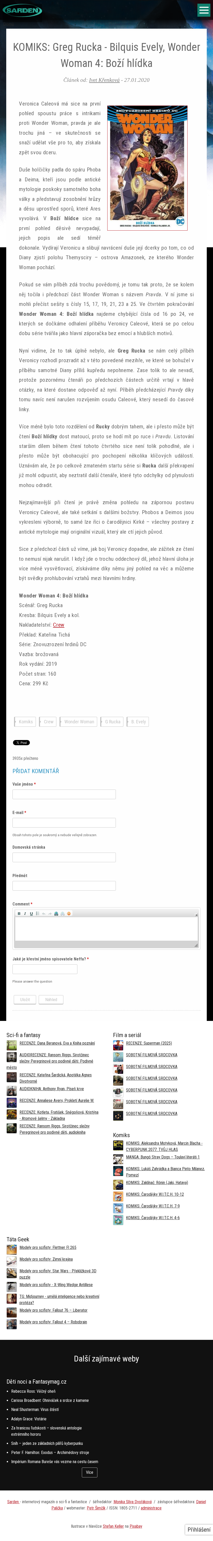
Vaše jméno (24, 784)
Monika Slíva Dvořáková (133, 1501)
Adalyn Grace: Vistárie (28, 1418)
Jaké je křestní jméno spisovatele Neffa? (50, 959)
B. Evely (138, 721)
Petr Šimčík (96, 1508)
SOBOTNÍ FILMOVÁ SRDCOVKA (151, 1054)
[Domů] (22, 15)
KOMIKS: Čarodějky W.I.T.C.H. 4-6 (153, 1217)
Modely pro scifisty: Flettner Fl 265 (47, 1247)
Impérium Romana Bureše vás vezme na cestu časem (54, 1461)
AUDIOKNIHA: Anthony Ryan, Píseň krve (51, 1088)
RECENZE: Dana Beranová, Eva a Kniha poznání (57, 1043)
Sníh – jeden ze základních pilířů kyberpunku (47, 1443)
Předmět (19, 875)
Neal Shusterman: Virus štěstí (35, 1409)
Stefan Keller (113, 1526)
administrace (151, 1508)
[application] (106, 928)
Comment (22, 904)
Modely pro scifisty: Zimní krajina (46, 1259)
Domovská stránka (28, 847)
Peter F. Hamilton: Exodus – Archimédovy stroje (50, 1452)
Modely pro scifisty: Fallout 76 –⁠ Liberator (53, 1310)
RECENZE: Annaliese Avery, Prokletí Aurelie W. (56, 1100)
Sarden (13, 1501)
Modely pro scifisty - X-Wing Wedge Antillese (56, 1284)
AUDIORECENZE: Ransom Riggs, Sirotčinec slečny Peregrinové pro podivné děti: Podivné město (49, 1061)
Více (89, 1472)
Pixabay (136, 1526)
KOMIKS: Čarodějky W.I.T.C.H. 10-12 (155, 1194)
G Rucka (113, 721)
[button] (19, 913)
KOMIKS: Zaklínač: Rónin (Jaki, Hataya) (157, 1182)
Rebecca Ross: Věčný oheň (33, 1391)
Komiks (26, 721)
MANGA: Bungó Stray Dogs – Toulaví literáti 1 (163, 1157)
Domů (8, 24)
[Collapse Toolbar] (196, 914)
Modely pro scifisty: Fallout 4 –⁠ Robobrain (53, 1322)
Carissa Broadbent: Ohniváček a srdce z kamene (50, 1400)
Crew (58, 625)
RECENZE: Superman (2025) (149, 1043)
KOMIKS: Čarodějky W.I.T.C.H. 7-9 (153, 1206)
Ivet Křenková (104, 80)
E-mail (19, 812)
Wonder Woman (79, 721)
